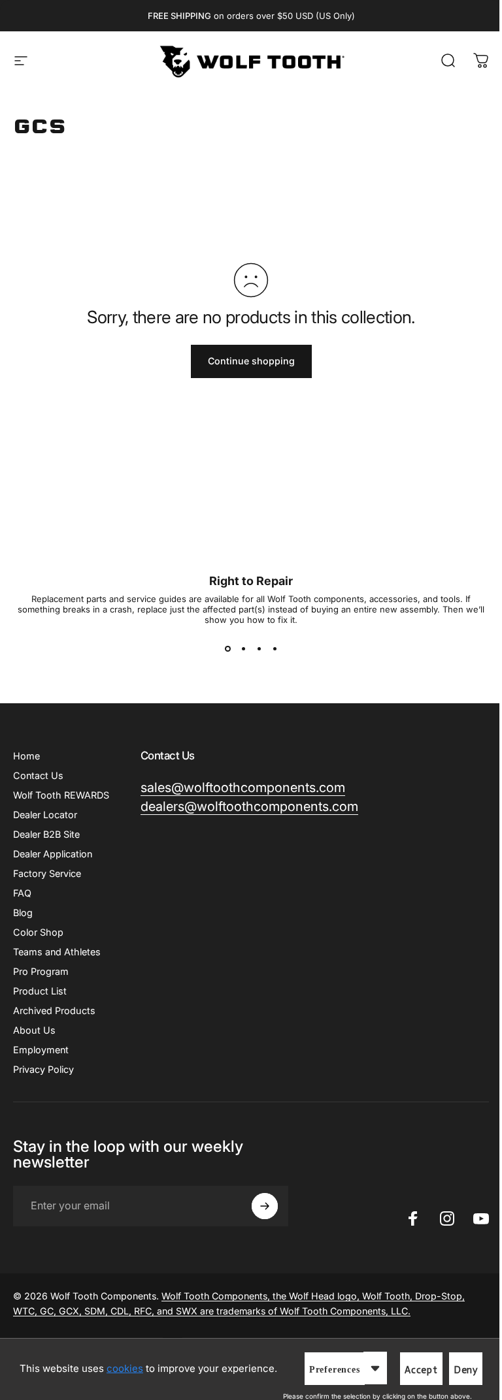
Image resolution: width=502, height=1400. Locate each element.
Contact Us (38, 775)
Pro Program (41, 971)
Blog (23, 912)
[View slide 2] (243, 648)
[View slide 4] (274, 648)
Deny (466, 1370)
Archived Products (54, 1010)
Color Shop (38, 932)
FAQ (22, 893)
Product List (40, 990)
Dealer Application (52, 853)
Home (26, 755)
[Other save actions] (375, 1368)
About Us (34, 1030)
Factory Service (47, 873)
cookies (125, 1368)
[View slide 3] (259, 648)
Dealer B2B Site (46, 834)
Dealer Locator (45, 814)
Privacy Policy (43, 1069)
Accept (421, 1370)
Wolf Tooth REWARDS (61, 795)
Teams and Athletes (57, 951)
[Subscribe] (265, 1206)
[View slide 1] (227, 648)
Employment (41, 1049)
